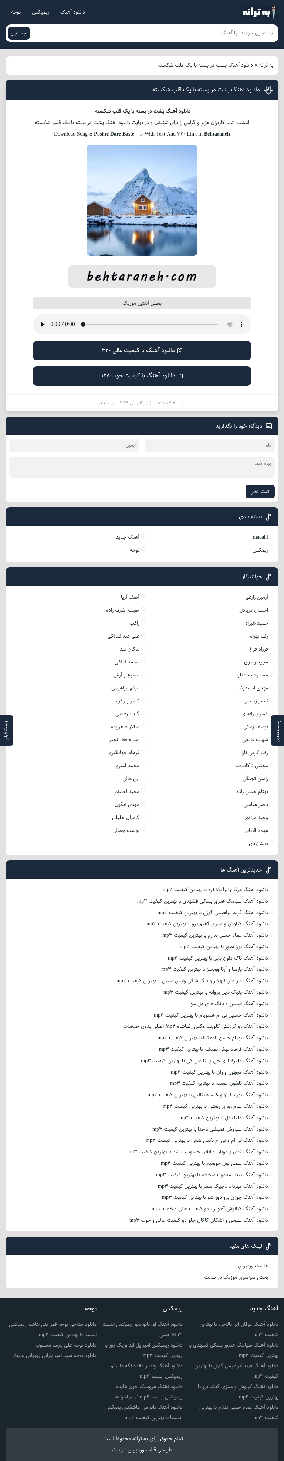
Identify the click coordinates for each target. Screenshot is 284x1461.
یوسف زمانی (255, 727)
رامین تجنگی (255, 779)
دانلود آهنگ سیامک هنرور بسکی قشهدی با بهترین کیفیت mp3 (202, 901)
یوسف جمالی (125, 830)
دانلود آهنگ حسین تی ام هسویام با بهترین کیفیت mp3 (211, 1015)
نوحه (16, 12)
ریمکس (260, 550)
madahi (260, 537)
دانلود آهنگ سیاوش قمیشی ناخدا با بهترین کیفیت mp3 (210, 1129)
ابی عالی (130, 779)
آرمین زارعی (256, 597)
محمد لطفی (127, 662)
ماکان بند (129, 649)
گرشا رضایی (127, 714)
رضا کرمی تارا (254, 753)
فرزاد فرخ (258, 649)
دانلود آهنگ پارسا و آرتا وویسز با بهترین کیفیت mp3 (214, 969)
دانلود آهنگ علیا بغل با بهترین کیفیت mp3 (223, 1118)
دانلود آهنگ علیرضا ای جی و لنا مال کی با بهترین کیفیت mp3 (204, 1061)
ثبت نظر (260, 491)
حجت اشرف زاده (122, 610)
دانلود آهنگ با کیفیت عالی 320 (138, 350)
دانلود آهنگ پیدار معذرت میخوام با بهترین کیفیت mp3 (212, 1175)
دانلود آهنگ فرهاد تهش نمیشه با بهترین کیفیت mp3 (213, 1049)
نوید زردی (258, 843)
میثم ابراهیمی (125, 688)
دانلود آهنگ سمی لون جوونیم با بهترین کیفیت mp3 (214, 1163)
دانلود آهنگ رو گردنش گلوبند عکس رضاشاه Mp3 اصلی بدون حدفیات (195, 1026)
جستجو (18, 33)
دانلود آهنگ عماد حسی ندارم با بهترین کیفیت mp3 (215, 935)
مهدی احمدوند (253, 688)
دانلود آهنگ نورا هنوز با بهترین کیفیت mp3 (224, 947)
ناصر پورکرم (127, 701)
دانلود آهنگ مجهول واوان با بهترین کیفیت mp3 (219, 1072)
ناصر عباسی (255, 804)
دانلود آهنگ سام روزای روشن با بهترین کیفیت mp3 (215, 1106)
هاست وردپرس (253, 1266)
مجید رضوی (256, 662)
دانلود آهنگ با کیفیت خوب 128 (138, 375)
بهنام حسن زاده (252, 792)
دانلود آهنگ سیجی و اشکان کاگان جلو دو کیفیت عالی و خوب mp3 (198, 1220)
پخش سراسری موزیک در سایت (236, 1277)
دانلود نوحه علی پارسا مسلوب (66, 1345)
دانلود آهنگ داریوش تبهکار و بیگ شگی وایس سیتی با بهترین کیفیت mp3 (192, 981)
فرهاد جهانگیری (123, 753)
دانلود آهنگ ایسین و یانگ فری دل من (229, 1004)
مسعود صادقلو (252, 675)
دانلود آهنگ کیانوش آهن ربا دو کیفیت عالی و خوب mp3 (210, 1209)
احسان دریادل (253, 610)
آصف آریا (130, 597)
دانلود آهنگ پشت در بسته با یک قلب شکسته (206, 89)
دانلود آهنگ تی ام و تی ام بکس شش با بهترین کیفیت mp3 (207, 1140)
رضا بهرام (259, 636)
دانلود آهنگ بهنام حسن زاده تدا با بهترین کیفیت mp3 (213, 1038)
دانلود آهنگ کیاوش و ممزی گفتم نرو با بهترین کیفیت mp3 (207, 924)
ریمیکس (40, 12)
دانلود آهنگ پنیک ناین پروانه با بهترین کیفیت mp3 (215, 992)
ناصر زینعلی (256, 701)
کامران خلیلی (125, 817)
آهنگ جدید (166, 403)
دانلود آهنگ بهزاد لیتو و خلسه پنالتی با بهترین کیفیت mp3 (208, 1095)
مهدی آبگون (127, 804)
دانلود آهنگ (72, 12)
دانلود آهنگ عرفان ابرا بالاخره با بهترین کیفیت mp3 (215, 890)
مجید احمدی (126, 792)
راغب (134, 623)
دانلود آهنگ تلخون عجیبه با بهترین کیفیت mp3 (219, 1083)
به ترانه (266, 65)
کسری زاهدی (254, 714)
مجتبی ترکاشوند (251, 766)
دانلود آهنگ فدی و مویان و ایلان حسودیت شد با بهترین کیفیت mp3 (197, 1152)
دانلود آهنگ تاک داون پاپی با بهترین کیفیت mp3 (218, 958)
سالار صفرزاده (125, 727)
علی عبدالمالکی (123, 636)
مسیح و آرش (126, 675)
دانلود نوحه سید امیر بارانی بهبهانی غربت (55, 1355)
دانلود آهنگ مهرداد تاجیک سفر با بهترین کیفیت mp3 (213, 1186)
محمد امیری (127, 766)
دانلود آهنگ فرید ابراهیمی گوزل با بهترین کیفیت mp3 (213, 913)
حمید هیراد (256, 623)
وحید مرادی (256, 817)
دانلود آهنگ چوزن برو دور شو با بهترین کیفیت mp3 (215, 1197)
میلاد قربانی (256, 830)
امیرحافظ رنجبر (124, 740)
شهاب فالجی (255, 740)
